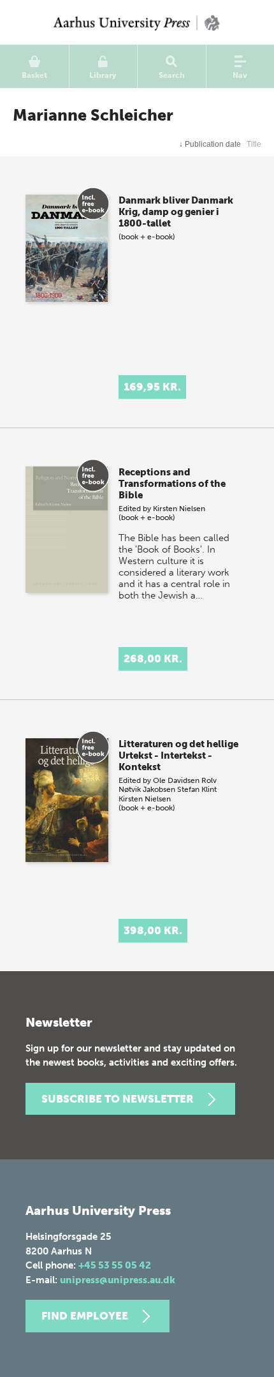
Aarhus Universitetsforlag (137, 22)
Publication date (210, 144)
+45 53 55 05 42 (114, 1265)
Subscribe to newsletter (117, 1098)
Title (254, 144)
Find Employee (84, 1315)
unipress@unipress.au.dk (117, 1280)
